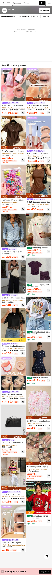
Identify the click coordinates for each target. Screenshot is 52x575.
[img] (13, 147)
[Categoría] (8, 3)
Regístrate (45, 571)
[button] (3, 3)
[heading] (22, 9)
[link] (4, 10)
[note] (31, 255)
